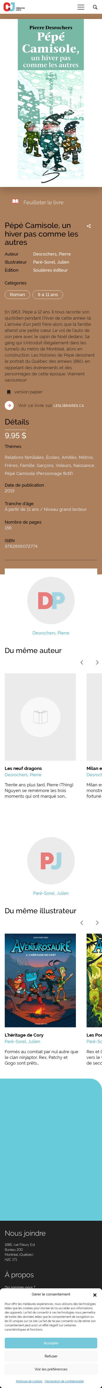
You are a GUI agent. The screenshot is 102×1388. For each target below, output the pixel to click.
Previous (82, 662)
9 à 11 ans (48, 294)
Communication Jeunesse (14, 6)
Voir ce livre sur (51, 405)
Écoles (53, 457)
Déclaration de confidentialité (64, 1381)
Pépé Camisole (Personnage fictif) (39, 473)
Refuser (51, 1356)
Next (97, 662)
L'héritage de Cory (24, 1035)
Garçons (45, 465)
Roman (17, 294)
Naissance (83, 465)
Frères (11, 465)
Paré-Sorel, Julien (51, 262)
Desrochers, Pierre (52, 254)
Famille (27, 465)
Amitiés (69, 457)
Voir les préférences (51, 1369)
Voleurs (63, 465)
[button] (95, 1294)
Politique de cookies (29, 1381)
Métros (86, 457)
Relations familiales (24, 457)
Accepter (51, 1343)
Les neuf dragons (23, 768)
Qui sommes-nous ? (20, 1287)
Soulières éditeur (50, 270)
